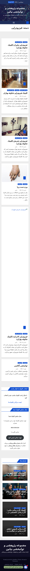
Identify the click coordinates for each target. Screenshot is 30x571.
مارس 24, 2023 (23, 96)
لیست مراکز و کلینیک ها (15, 402)
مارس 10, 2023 (23, 146)
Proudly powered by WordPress (10, 559)
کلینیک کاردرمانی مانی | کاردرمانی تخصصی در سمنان (16, 512)
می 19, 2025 (21, 515)
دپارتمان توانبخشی (8, 564)
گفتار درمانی (15, 489)
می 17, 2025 (21, 533)
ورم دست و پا (22, 187)
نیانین (16, 50)
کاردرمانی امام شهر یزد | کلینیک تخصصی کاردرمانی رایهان (15, 475)
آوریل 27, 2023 (23, 50)
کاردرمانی (20, 184)
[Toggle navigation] (14, 22)
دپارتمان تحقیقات (18, 564)
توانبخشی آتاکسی (20, 366)
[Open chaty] (26, 567)
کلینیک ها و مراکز (19, 42)
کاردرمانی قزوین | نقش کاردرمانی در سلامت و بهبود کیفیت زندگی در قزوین (16, 532)
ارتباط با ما (9, 567)
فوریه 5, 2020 (23, 368)
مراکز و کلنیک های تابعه (18, 567)
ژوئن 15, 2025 (21, 496)
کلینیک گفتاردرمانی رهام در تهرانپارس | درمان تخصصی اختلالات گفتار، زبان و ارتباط (16, 495)
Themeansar (15, 561)
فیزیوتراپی (25, 42)
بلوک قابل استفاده (24, 90)
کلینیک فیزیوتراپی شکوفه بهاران (15, 93)
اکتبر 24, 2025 (21, 477)
